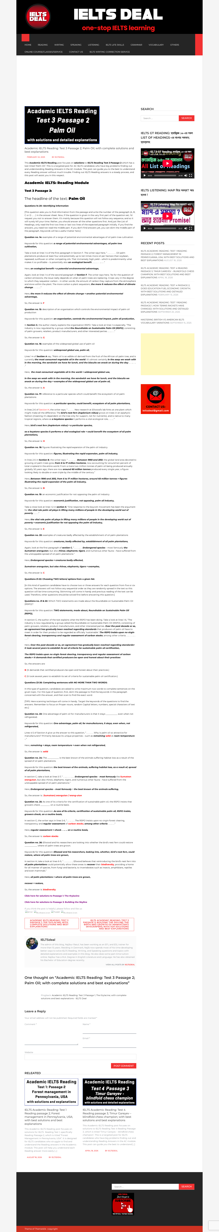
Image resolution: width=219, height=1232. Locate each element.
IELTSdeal (60, 157)
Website (29, 1052)
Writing (59, 44)
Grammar (136, 44)
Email (86, 1038)
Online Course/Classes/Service (44, 51)
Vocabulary (156, 44)
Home (28, 44)
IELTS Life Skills (115, 44)
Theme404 (40, 1229)
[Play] (144, 175)
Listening (93, 44)
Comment (31, 1024)
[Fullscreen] (190, 175)
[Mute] (185, 175)
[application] (167, 163)
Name (86, 1024)
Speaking (75, 44)
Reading (43, 44)
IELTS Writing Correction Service (110, 51)
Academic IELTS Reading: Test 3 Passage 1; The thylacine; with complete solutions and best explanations (49, 923)
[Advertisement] (109, 78)
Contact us (76, 51)
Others (174, 44)
